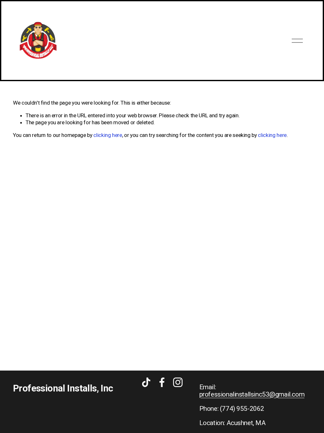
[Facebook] (162, 382)
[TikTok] (146, 382)
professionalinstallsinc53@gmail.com (251, 394)
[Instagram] (178, 382)
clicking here (107, 135)
